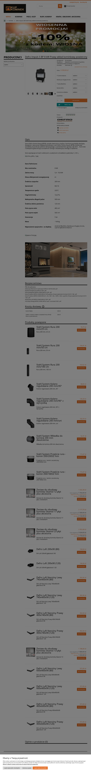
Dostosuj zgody (26, 768)
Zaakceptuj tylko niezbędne (12, 768)
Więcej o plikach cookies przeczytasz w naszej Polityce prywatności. (20, 764)
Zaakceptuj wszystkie (40, 768)
